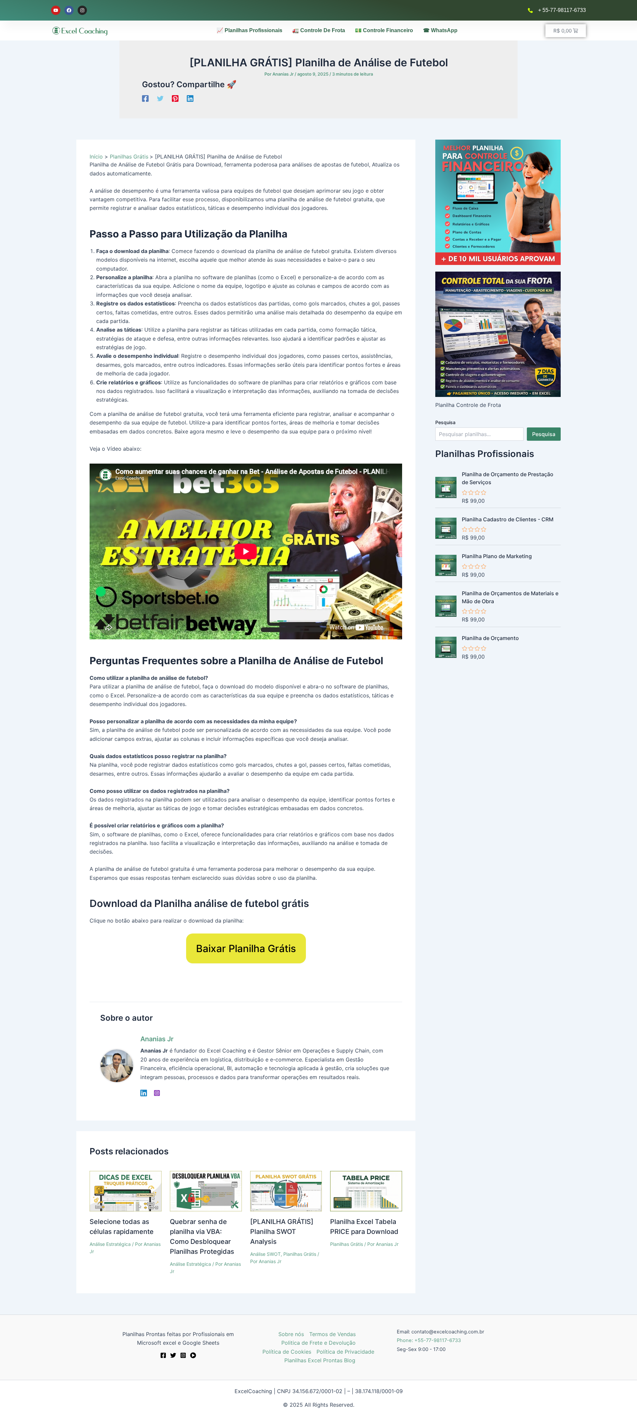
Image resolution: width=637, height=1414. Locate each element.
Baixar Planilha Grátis (246, 948)
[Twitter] (160, 98)
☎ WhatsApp (440, 30)
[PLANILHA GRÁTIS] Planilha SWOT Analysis (282, 1232)
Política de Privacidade (345, 1351)
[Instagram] (157, 1092)
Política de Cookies (286, 1351)
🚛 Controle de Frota (318, 30)
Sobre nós (291, 1334)
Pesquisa (445, 422)
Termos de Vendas (332, 1334)
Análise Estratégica (110, 1244)
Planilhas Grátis (299, 1254)
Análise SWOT (265, 1254)
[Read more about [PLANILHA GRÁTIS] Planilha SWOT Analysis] (286, 1190)
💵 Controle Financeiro (384, 30)
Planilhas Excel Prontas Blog (319, 1360)
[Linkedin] (190, 98)
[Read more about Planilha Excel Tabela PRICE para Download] (366, 1190)
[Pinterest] (175, 98)
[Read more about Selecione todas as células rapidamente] (126, 1190)
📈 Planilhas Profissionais (249, 30)
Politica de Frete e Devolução (318, 1342)
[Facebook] (145, 98)
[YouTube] (193, 1355)
